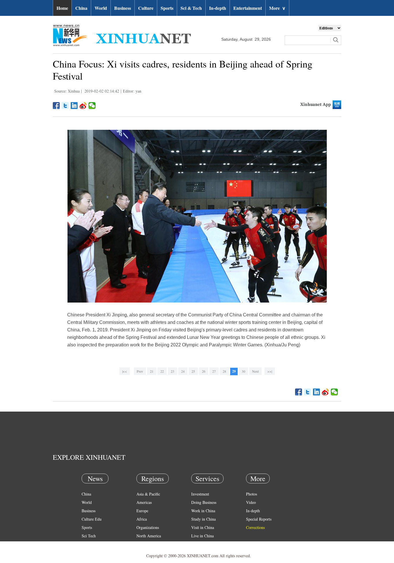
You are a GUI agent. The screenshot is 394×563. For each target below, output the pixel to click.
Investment (200, 494)
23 (172, 371)
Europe (142, 510)
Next (255, 371)
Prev (140, 371)
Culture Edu (92, 519)
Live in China (202, 535)
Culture (145, 8)
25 (193, 371)
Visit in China (202, 527)
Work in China (203, 510)
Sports (167, 8)
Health (87, 544)
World (101, 8)
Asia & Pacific (148, 494)
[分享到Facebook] (56, 105)
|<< (124, 371)
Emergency (200, 544)
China (81, 8)
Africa (141, 519)
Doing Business (203, 502)
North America (148, 535)
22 (162, 371)
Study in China (203, 519)
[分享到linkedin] (74, 105)
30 (243, 371)
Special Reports (258, 519)
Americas (144, 502)
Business (122, 8)
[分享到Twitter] (65, 105)
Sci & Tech (191, 8)
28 (224, 371)
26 (203, 371)
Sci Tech (89, 535)
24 (183, 371)
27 (214, 371)
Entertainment (247, 8)
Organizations (147, 527)
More (277, 8)
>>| (269, 371)
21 (151, 371)
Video (251, 502)
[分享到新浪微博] (83, 105)
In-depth (217, 8)
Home (62, 8)
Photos (251, 494)
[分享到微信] (92, 105)
